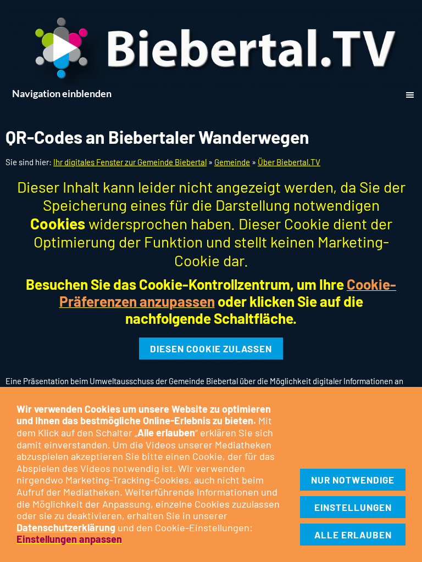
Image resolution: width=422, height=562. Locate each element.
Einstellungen (353, 507)
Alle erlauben (353, 534)
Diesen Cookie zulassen (211, 348)
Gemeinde (232, 162)
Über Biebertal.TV (289, 162)
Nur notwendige (353, 479)
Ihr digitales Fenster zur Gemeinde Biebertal (130, 162)
